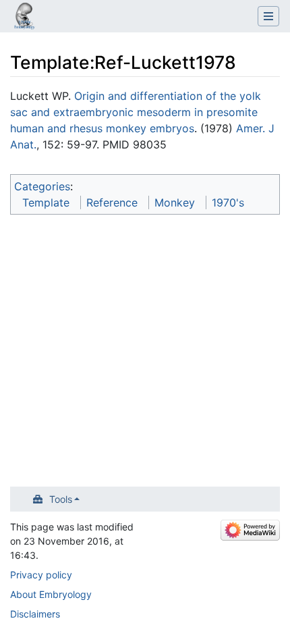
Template (45, 202)
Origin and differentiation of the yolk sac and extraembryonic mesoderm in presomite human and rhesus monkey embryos (135, 112)
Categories (42, 186)
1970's (228, 202)
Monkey (174, 202)
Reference (112, 202)
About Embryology (51, 594)
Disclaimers (35, 614)
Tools (60, 499)
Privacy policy (41, 574)
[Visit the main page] (24, 17)
